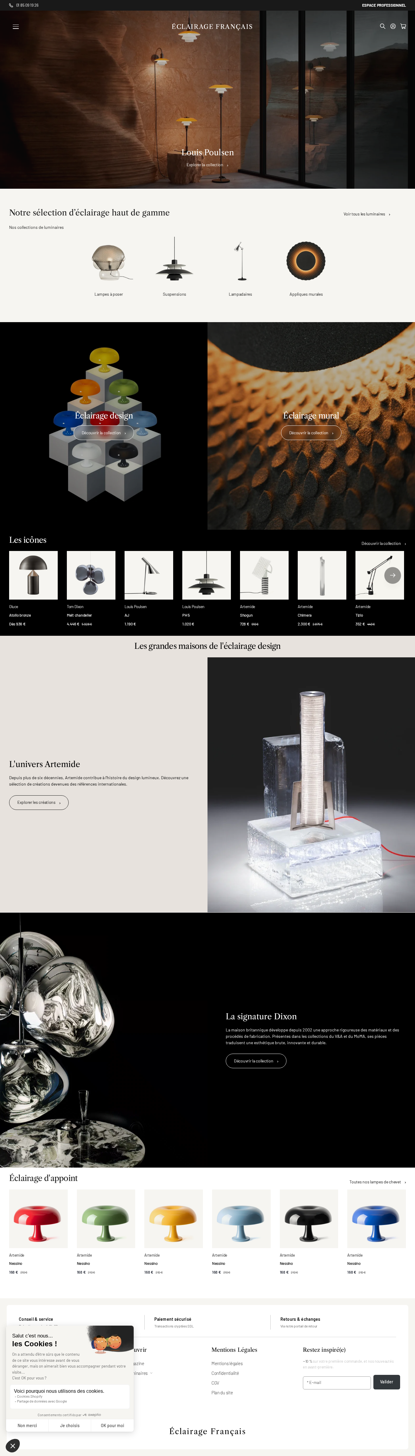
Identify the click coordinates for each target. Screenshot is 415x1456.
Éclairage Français (207, 1431)
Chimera (305, 615)
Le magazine (132, 1363)
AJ (127, 615)
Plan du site (222, 1392)
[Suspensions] (174, 261)
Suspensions (174, 294)
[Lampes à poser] (108, 261)
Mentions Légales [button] (234, 1350)
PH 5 (186, 615)
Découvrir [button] (133, 1350)
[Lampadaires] (240, 261)
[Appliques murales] (306, 261)
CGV (215, 1382)
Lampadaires (240, 294)
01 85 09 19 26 (27, 5)
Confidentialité (225, 1373)
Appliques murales (306, 294)
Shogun (246, 615)
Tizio (359, 615)
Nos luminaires (134, 1373)
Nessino (15, 1263)
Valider (386, 1381)
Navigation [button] (15, 26)
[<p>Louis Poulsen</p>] (207, 100)
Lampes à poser (108, 294)
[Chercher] (383, 27)
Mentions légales (227, 1363)
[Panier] (403, 27)
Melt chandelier (79, 615)
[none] (392, 575)
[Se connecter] (393, 27)
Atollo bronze (20, 615)
